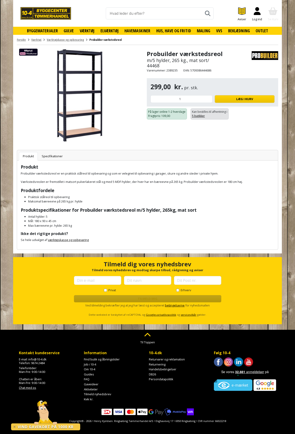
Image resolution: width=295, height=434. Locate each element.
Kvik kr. (88, 399)
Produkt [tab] (28, 156)
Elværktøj (109, 30)
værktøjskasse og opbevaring (68, 240)
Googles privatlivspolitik (161, 314)
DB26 (152, 374)
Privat (112, 290)
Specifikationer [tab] (52, 156)
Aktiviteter (91, 389)
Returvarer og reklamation (167, 359)
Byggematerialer (42, 30)
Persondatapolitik (161, 379)
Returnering (157, 364)
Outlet (262, 30)
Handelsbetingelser (162, 369)
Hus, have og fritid (173, 30)
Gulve (69, 30)
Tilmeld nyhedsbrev (97, 394)
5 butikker (198, 116)
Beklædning (239, 30)
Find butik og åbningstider (102, 359)
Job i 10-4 (90, 364)
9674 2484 (38, 363)
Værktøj (87, 30)
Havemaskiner (137, 30)
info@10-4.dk (37, 359)
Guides (89, 374)
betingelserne (175, 305)
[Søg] (207, 13)
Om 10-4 (89, 369)
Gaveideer (91, 384)
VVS (219, 30)
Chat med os (27, 388)
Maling (203, 30)
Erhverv (186, 290)
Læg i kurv (244, 99)
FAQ (86, 379)
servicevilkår (188, 314)
